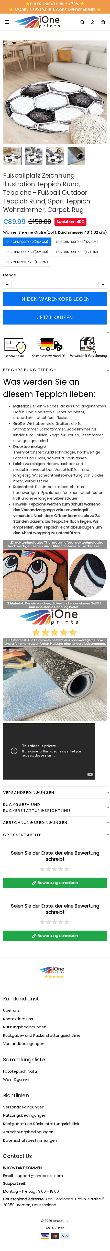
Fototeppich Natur (20, 1071)
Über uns (11, 1010)
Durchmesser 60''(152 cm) (27, 252)
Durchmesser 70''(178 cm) (27, 262)
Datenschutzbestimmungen (30, 1140)
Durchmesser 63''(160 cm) (77, 252)
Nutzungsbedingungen (24, 1027)
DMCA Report (55, 1228)
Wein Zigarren (16, 1079)
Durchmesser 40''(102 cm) (82, 232)
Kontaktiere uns (18, 1018)
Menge (9, 275)
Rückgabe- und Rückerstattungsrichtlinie (42, 1035)
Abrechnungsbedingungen (28, 1132)
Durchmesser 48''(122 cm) (77, 242)
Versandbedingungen (23, 1043)
